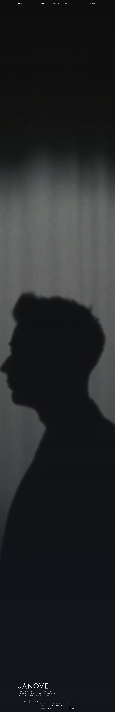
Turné (53, 3)
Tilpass (49, 708)
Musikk (60, 3)
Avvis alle (43, 708)
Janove (20, 3)
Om (48, 3)
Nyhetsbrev (92, 3)
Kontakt (67, 3)
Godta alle (72, 708)
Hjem (42, 3)
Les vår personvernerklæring (58, 705)
